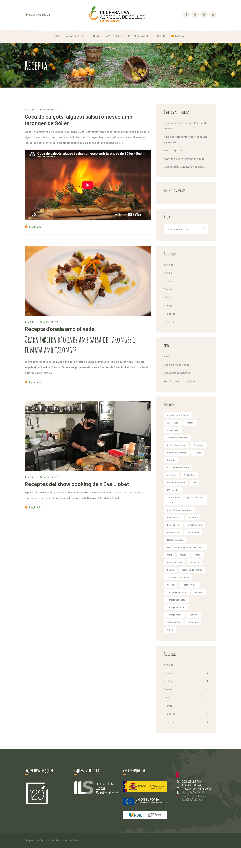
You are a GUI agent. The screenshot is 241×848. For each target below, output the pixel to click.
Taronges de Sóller (177, 592)
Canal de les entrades (176, 364)
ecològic (171, 475)
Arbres (190, 422)
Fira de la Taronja (176, 482)
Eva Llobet (189, 475)
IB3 (194, 482)
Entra (167, 356)
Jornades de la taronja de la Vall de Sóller (185, 500)
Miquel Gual (193, 532)
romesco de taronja (192, 569)
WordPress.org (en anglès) (179, 380)
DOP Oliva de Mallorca (178, 467)
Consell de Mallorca (176, 452)
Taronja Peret (174, 614)
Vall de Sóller (173, 622)
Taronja (199, 592)
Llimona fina (173, 524)
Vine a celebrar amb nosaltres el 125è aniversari (186, 139)
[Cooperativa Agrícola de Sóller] (117, 14)
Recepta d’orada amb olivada (59, 328)
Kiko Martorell (174, 517)
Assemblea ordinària (177, 437)
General (168, 289)
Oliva (167, 297)
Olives (183, 554)
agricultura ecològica (178, 415)
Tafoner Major (189, 584)
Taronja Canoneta (176, 599)
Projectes (169, 313)
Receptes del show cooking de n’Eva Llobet (77, 483)
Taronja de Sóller (176, 607)
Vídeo (170, 629)
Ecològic (169, 280)
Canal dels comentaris (177, 372)
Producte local (174, 562)
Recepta (169, 321)
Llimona (193, 517)
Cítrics (168, 272)
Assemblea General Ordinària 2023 (184, 158)
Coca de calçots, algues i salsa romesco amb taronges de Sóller (78, 119)
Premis (168, 305)
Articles (168, 264)
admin (32, 109)
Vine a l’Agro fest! (174, 150)
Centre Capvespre (176, 445)
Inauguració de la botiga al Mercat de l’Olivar (185, 125)
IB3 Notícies (173, 490)
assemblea (172, 430)
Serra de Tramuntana (178, 577)
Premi (197, 554)
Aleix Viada (172, 422)
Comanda (198, 445)
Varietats (193, 622)
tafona (170, 584)
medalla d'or (173, 532)
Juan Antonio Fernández (179, 509)
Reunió (170, 569)
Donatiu (171, 460)
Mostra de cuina (175, 539)
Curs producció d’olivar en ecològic (184, 166)
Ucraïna (193, 614)
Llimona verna (195, 524)
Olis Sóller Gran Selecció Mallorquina (185, 547)
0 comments (51, 109)
